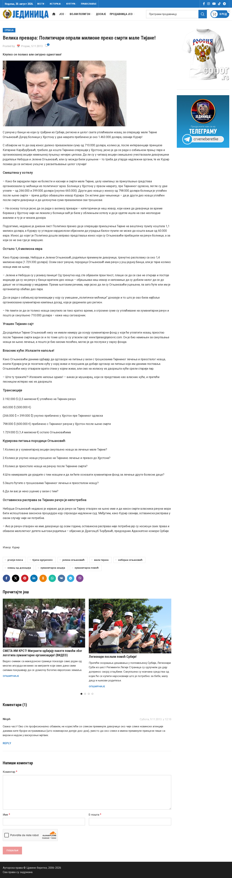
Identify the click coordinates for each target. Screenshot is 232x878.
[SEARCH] (202, 14)
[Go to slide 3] (89, 694)
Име (6, 814)
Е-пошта (95, 814)
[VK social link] (61, 578)
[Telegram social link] (224, 4)
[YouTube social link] (214, 4)
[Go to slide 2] (85, 694)
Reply (7, 743)
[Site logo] (26, 14)
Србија (9, 30)
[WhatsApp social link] (52, 578)
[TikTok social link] (219, 4)
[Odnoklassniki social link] (43, 578)
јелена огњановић (73, 559)
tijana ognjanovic (42, 559)
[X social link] (15, 578)
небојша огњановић (130, 559)
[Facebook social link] (204, 4)
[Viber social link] (79, 578)
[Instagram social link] (208, 4)
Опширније (11, 675)
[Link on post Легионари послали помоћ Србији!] (130, 626)
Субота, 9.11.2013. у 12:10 (155, 719)
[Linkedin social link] (34, 578)
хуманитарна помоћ (87, 567)
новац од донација (19, 567)
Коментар (10, 771)
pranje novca (15, 559)
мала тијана (101, 559)
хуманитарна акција (53, 567)
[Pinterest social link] (24, 578)
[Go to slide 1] (81, 694)
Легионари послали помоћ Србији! (113, 656)
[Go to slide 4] (92, 694)
